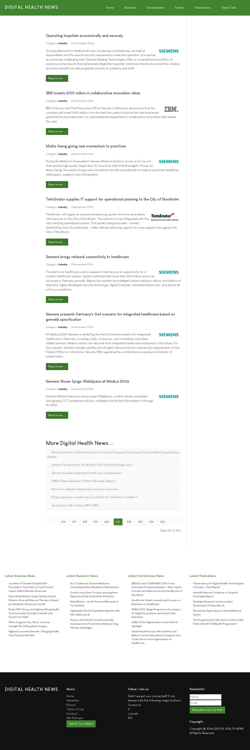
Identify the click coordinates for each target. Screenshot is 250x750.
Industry (62, 43)
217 (74, 521)
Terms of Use (75, 709)
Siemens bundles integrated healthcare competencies (86, 473)
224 (151, 521)
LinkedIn (133, 713)
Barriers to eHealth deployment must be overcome (84, 489)
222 (129, 521)
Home (70, 696)
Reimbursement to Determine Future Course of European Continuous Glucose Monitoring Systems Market (113, 454)
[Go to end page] (178, 520)
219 (96, 521)
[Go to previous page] (55, 520)
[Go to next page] (171, 520)
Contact (72, 713)
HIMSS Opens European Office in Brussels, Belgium (83, 481)
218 (85, 521)
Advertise (72, 700)
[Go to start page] (48, 520)
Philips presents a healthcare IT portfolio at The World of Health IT (94, 497)
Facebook (134, 704)
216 (63, 521)
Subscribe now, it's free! (207, 709)
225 (162, 521)
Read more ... (57, 78)
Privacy (71, 704)
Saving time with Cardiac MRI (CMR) (75, 505)
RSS (130, 718)
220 (106, 521)
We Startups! (74, 718)
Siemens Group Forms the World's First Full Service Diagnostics (92, 464)
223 (140, 521)
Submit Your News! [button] (81, 723)
